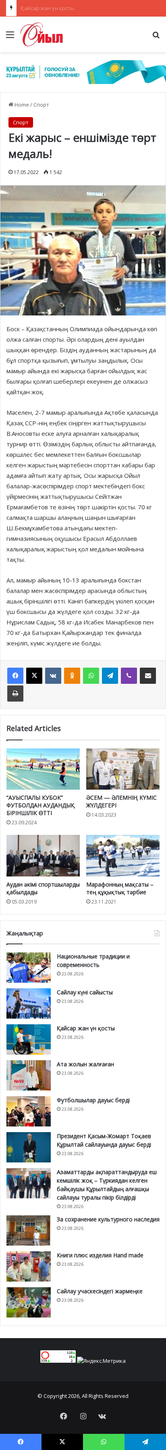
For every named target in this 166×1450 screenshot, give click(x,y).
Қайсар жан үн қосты (86, 1028)
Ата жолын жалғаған (47, 8)
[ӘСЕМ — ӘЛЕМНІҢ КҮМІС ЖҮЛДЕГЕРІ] (123, 769)
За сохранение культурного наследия (108, 1219)
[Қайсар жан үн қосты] (28, 1039)
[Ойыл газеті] (41, 34)
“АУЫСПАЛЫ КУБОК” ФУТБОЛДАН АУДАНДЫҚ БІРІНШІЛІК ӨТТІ (40, 805)
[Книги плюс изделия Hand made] (28, 1266)
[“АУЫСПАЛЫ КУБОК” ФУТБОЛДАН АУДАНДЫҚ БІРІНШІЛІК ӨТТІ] (43, 769)
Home (21, 104)
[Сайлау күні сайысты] (28, 1003)
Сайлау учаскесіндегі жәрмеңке (100, 1291)
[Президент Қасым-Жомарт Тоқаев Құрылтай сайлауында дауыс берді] (28, 1147)
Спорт (41, 104)
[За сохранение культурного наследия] (28, 1230)
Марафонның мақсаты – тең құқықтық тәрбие (120, 888)
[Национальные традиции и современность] (28, 967)
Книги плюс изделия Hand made (100, 1255)
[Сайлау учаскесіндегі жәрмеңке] (28, 1302)
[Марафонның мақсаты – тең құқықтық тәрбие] (123, 855)
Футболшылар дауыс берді (93, 1100)
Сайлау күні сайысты (85, 992)
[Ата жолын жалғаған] (28, 1075)
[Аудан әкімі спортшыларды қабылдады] (43, 855)
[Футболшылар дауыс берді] (28, 1111)
